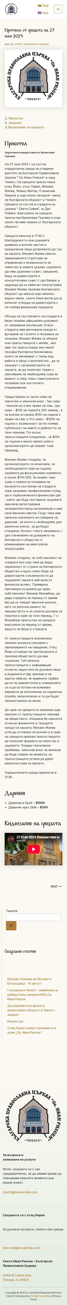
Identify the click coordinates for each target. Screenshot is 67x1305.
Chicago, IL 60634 (16, 1280)
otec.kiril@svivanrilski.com (21, 1248)
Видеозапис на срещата (26, 127)
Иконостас (15, 1021)
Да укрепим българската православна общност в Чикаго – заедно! (31, 1010)
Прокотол (15, 118)
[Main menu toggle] (58, 9)
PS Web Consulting (40, 1296)
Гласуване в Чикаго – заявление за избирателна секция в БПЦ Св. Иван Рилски (32, 994)
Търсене (11, 910)
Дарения (14, 123)
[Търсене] (11, 925)
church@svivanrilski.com (20, 1192)
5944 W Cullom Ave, (17, 1275)
